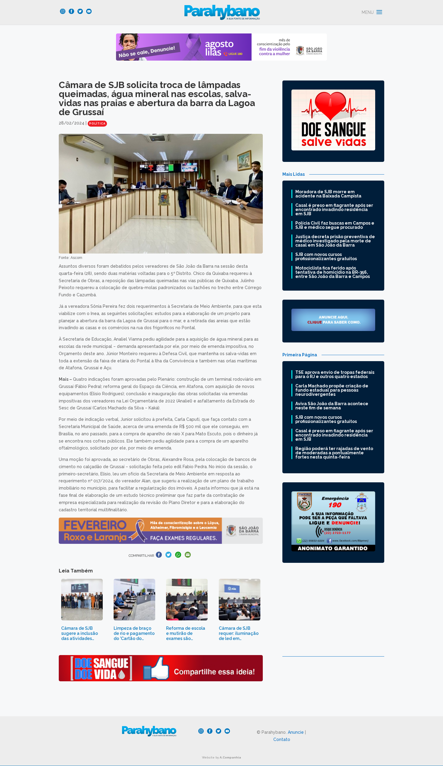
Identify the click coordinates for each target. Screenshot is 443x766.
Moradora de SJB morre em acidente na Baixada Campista (328, 194)
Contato (281, 739)
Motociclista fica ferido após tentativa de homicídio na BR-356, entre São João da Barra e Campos (332, 272)
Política (97, 123)
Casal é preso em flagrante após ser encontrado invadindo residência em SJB (334, 209)
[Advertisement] (333, 614)
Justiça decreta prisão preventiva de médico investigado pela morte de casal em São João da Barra (335, 241)
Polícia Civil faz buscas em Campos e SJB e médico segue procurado (334, 225)
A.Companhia (230, 757)
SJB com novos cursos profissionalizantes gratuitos (326, 256)
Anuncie (296, 732)
